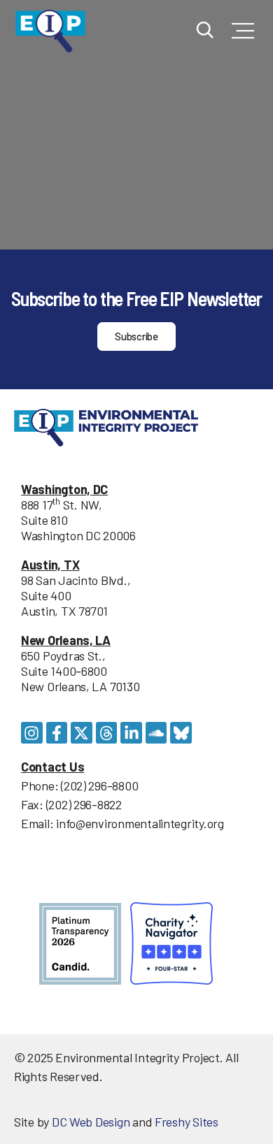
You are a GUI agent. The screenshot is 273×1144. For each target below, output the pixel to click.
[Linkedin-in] (131, 733)
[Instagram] (32, 733)
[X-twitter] (81, 733)
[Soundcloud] (156, 733)
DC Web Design (91, 1121)
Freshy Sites (186, 1121)
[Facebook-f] (57, 733)
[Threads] (107, 733)
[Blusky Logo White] (181, 733)
